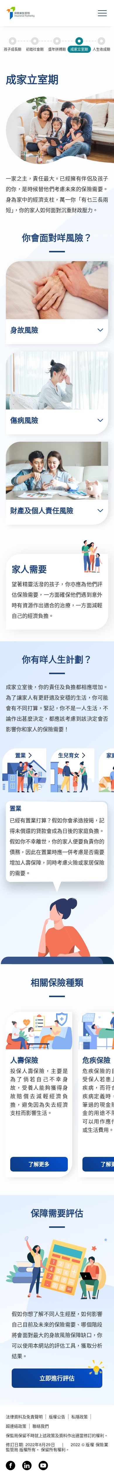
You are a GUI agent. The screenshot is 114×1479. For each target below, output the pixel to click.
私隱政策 (79, 1416)
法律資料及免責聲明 (24, 1416)
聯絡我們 (40, 1426)
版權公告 (57, 1416)
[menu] (102, 13)
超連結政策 (16, 1426)
